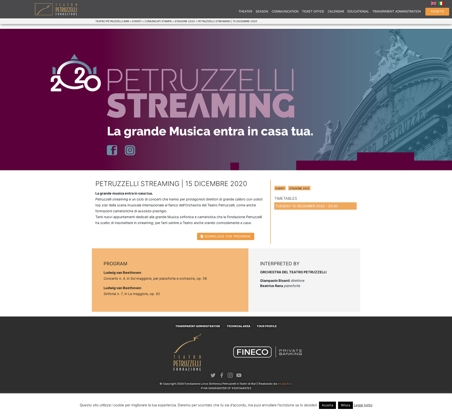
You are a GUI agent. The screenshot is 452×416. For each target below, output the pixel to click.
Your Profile (267, 326)
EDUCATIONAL (358, 11)
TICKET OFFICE (313, 11)
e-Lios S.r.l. (285, 383)
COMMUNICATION (285, 11)
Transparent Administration (396, 11)
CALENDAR (336, 11)
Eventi (280, 188)
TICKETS (437, 11)
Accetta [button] (327, 405)
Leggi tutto (363, 405)
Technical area (238, 326)
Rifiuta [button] (345, 405)
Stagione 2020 (299, 188)
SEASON (262, 11)
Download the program (227, 236)
